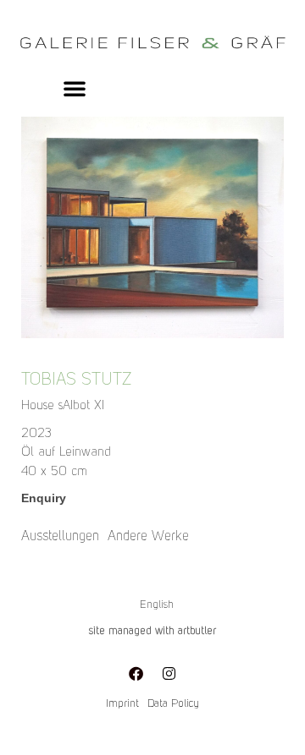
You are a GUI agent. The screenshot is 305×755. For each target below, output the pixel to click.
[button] (74, 88)
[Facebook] (136, 673)
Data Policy (173, 703)
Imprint (122, 703)
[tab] (60, 537)
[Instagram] (169, 673)
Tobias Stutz (76, 380)
